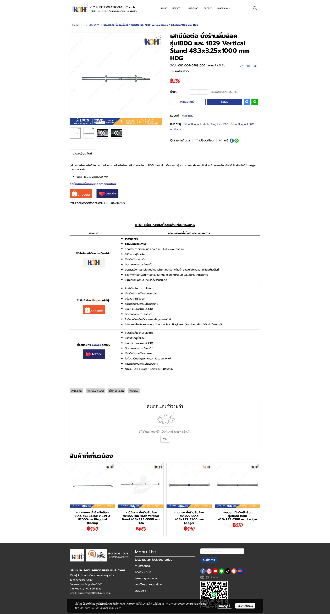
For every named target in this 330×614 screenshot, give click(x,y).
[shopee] (234, 571)
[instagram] (209, 571)
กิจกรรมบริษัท (143, 572)
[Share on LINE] (236, 141)
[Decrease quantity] (192, 92)
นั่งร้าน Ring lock (192, 124)
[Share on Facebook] (232, 141)
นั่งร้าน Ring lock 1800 (216, 124)
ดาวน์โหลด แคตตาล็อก (148, 584)
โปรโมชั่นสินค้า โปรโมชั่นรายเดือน (153, 560)
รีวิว (165, 439)
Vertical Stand (95, 391)
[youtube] (215, 571)
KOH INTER (188, 116)
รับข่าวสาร (209, 560)
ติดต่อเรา (140, 591)
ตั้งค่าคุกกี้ (224, 605)
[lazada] (240, 571)
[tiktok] (227, 571)
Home (75, 25)
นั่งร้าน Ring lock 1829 (242, 124)
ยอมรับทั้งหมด (245, 605)
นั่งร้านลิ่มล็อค (116, 391)
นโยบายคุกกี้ (115, 607)
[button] (255, 8)
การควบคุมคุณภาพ (146, 578)
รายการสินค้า (142, 566)
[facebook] (203, 571)
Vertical (133, 391)
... (84, 25)
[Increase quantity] (205, 92)
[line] (221, 571)
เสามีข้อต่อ (94, 25)
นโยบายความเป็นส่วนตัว (92, 607)
